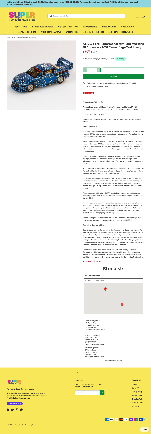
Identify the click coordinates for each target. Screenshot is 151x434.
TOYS (25, 27)
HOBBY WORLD (127, 32)
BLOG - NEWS (113, 32)
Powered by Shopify (31, 425)
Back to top (74, 372)
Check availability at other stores (97, 86)
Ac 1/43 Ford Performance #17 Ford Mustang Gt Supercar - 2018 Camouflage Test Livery (24, 37)
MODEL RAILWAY (127, 27)
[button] (122, 305)
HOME (17, 27)
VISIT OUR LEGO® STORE (68, 27)
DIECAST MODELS (90, 27)
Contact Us (136, 388)
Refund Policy (137, 395)
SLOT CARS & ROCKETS (27, 32)
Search (134, 384)
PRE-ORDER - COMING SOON (92, 32)
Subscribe (135, 406)
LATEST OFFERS (72, 32)
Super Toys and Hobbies (18, 425)
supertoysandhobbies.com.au (95, 329)
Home (8, 37)
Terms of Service (138, 403)
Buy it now (113, 76)
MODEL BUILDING (109, 27)
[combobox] (86, 16)
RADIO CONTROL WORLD (51, 32)
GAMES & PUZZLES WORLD (42, 27)
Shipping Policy (138, 399)
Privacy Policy (137, 392)
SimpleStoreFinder (117, 360)
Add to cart (123, 70)
